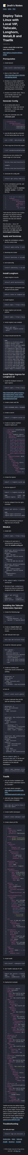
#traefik (5, 1142)
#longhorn (12, 1142)
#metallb (18, 1142)
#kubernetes (6, 1139)
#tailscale (19, 1139)
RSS (14, 9)
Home (5, 9)
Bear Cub (18, 1151)
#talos (13, 1139)
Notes (9, 9)
